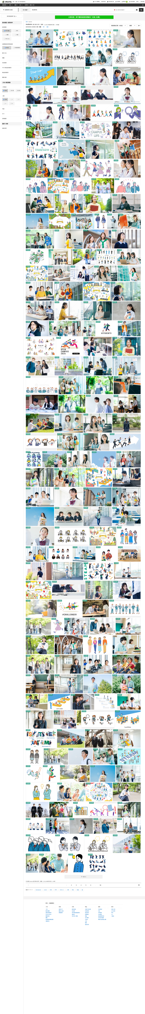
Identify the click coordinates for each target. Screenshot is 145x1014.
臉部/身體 (47, 911)
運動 (46, 917)
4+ (12, 103)
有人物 (12, 90)
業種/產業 (61, 912)
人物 (68, 889)
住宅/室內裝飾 (101, 917)
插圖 (15, 5)
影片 (21, 5)
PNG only (7, 38)
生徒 (78, 889)
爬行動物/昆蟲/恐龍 (76, 912)
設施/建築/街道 (101, 916)
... (95, 885)
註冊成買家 (103, 1)
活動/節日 (47, 921)
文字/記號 (113, 911)
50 (100, 885)
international (38, 889)
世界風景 (100, 912)
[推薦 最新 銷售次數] (132, 25)
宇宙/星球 (100, 909)
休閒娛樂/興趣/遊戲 (49, 919)
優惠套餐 (4, 5)
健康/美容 (47, 916)
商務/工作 (61, 909)
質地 (112, 912)
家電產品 (87, 914)
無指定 (7, 47)
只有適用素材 (17, 47)
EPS (56, 889)
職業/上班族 (61, 911)
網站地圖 (142, 1)
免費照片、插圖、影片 (30, 5)
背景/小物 (113, 909)
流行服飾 (87, 917)
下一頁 (83, 876)
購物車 (125, 1)
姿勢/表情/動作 (49, 912)
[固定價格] (69, 58)
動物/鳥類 (74, 909)
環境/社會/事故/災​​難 (102, 919)
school (45, 889)
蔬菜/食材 (87, 912)
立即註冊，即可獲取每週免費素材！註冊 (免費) (84, 17)
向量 (17, 34)
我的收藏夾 (132, 1)
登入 (143, 5)
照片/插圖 (7, 30)
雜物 (86, 922)
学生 (73, 889)
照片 (10, 5)
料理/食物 (87, 911)
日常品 (86, 919)
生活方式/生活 (48, 914)
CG (112, 914)
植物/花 (73, 914)
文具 (86, 921)
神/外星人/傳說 (75, 916)
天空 (99, 911)
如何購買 (118, 1)
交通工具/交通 (88, 909)
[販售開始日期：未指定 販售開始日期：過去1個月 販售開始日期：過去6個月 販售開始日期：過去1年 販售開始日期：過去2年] (118, 25)
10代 (51, 889)
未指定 (5, 99)
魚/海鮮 (73, 911)
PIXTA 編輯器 (97, 1)
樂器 (86, 916)
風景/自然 (87, 924)
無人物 (19, 90)
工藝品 (112, 916)
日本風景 (100, 914)
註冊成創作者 (111, 1)
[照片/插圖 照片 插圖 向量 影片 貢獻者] (25, 10)
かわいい (62, 889)
